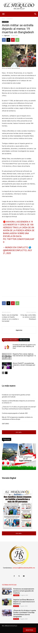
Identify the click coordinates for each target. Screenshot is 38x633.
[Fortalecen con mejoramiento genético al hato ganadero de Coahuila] (7, 591)
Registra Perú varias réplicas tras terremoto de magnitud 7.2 (24, 355)
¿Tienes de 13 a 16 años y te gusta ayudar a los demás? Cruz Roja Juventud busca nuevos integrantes (19, 408)
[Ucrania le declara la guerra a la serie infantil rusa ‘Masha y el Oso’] (7, 347)
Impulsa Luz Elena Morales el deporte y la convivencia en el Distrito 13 (18, 402)
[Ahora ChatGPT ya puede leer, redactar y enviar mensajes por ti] (7, 365)
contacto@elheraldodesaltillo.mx (23, 568)
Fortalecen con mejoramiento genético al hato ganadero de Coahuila (16, 396)
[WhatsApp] (17, 40)
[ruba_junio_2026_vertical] (19, 469)
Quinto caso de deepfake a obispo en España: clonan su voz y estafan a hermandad (10, 318)
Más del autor (24, 340)
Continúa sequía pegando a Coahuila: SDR (15, 413)
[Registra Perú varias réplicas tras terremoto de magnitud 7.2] (7, 356)
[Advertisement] (19, 276)
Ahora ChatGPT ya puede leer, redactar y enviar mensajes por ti (24, 365)
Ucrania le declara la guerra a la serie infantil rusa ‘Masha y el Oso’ (24, 346)
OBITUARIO (5, 423)
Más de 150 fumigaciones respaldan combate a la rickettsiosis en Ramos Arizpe (17, 418)
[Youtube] (24, 576)
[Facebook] (4, 40)
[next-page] (6, 373)
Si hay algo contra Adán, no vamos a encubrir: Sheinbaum (28, 317)
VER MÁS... (19, 432)
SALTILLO (16, 606)
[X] (8, 40)
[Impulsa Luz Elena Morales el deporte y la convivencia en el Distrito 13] (7, 602)
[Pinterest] (13, 40)
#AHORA (10, 222)
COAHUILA (16, 595)
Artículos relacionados (10, 340)
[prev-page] (3, 373)
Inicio (3, 19)
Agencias (7, 35)
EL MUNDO (10, 19)
